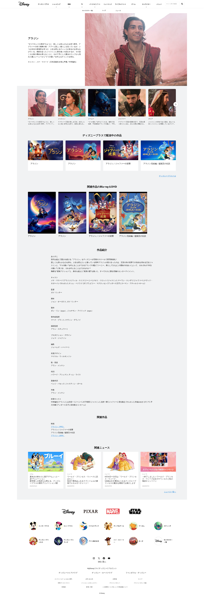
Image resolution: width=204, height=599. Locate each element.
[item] (56, 4)
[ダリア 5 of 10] (162, 102)
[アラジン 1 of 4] (42, 213)
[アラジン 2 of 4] (72, 213)
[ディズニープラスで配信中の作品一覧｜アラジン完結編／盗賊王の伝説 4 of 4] (158, 150)
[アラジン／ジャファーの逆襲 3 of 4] (103, 213)
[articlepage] (45, 462)
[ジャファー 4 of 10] (132, 102)
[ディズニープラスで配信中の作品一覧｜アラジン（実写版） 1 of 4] (45, 150)
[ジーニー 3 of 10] (102, 102)
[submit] (182, 4)
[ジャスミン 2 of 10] (72, 102)
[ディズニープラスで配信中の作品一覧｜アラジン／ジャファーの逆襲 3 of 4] (120, 150)
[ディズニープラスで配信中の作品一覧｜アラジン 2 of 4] (83, 150)
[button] (175, 104)
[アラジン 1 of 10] (41, 102)
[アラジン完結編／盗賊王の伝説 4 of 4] (133, 213)
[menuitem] (43, 4)
